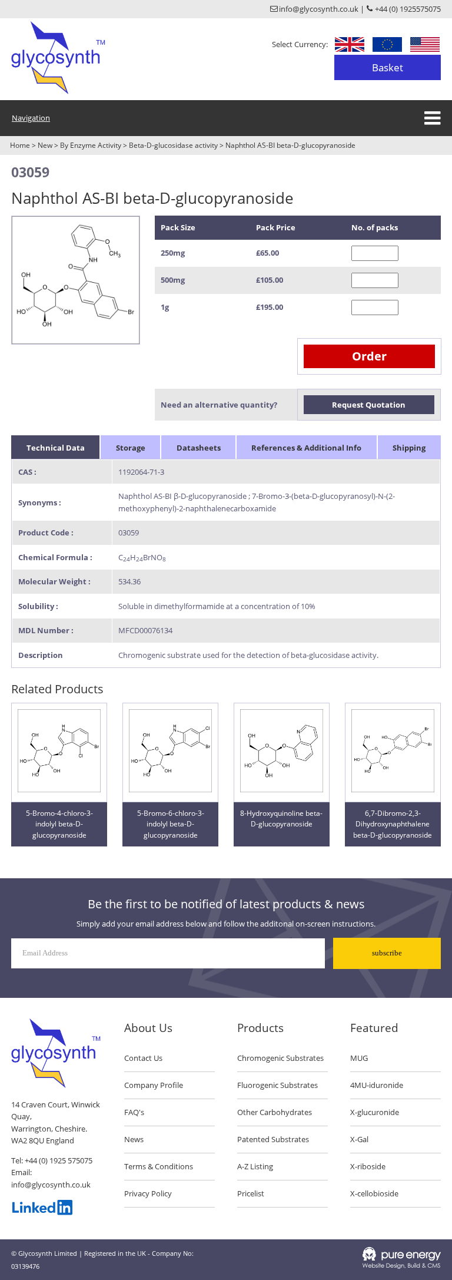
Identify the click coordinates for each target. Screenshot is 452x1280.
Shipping (409, 447)
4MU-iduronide (376, 1085)
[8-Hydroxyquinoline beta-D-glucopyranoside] (281, 789)
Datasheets (199, 447)
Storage (130, 447)
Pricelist (250, 1193)
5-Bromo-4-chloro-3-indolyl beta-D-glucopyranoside (59, 824)
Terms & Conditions (158, 1166)
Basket (387, 67)
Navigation (31, 118)
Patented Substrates (273, 1139)
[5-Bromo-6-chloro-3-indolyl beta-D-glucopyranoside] (170, 789)
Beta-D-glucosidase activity (173, 145)
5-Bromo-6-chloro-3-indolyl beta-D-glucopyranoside (170, 824)
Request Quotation (369, 404)
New (45, 145)
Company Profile (153, 1085)
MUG (359, 1058)
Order (369, 356)
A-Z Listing (255, 1166)
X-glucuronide (374, 1112)
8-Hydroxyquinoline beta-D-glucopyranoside (281, 818)
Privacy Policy (148, 1193)
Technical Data (55, 447)
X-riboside (367, 1166)
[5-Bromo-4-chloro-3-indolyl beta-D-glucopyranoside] (59, 789)
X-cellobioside (374, 1193)
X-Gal (359, 1139)
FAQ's (134, 1112)
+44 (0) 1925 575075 (58, 1160)
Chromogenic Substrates (280, 1058)
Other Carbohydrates (274, 1112)
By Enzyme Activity (90, 145)
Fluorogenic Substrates (277, 1085)
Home (20, 145)
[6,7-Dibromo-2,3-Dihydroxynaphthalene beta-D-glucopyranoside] (392, 789)
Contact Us (143, 1058)
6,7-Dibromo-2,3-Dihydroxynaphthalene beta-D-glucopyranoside (392, 824)
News (134, 1139)
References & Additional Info (306, 447)
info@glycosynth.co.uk (51, 1184)
